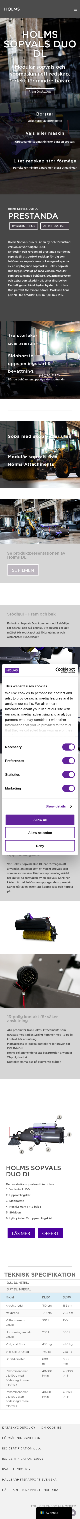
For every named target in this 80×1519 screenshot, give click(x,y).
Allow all (40, 819)
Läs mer (21, 1233)
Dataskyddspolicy (19, 1427)
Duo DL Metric (18, 1282)
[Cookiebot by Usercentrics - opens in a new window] (56, 670)
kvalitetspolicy (16, 1469)
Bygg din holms (23, 226)
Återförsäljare (40, 91)
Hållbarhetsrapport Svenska (29, 1479)
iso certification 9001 (22, 1448)
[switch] (68, 760)
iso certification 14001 (22, 1458)
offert (50, 1233)
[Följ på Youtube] (72, 1512)
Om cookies (51, 1427)
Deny (40, 845)
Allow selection (40, 833)
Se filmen (23, 570)
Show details (56, 806)
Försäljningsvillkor (21, 1438)
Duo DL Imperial (19, 1289)
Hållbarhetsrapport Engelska (30, 1490)
